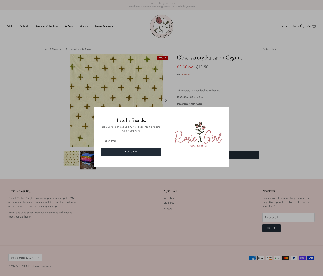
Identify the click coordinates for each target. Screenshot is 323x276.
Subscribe (131, 151)
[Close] (224, 111)
